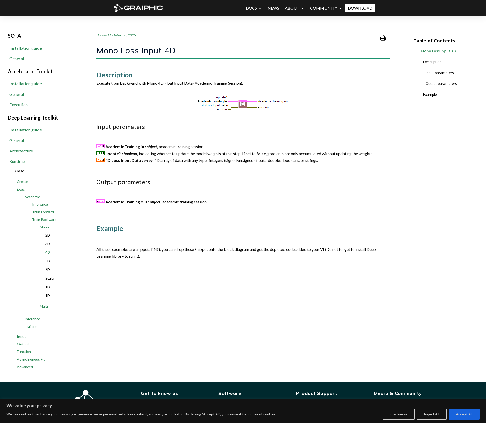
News (273, 8)
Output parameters (441, 83)
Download (360, 8)
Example (430, 94)
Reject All (431, 414)
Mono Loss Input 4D (438, 51)
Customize (398, 414)
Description (432, 61)
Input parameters (440, 72)
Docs (251, 8)
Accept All (464, 414)
